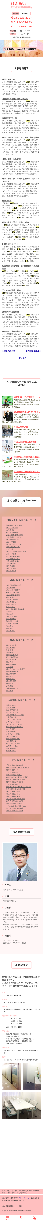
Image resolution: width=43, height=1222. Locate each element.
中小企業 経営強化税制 (14, 727)
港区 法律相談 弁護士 (14, 796)
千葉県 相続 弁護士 (13, 784)
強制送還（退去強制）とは (13, 331)
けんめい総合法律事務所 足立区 (17, 768)
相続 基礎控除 (11, 602)
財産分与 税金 (11, 664)
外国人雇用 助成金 (13, 561)
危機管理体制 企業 (13, 739)
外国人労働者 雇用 (13, 556)
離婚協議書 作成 (12, 655)
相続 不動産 (10, 607)
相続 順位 (9, 611)
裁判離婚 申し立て (13, 688)
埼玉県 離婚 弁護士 (13, 794)
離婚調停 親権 (11, 674)
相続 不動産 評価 (12, 623)
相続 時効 (9, 628)
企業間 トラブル (12, 746)
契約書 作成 (10, 708)
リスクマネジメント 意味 (15, 715)
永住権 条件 (10, 530)
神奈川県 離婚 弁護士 (14, 803)
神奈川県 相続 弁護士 (14, 775)
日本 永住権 (10, 566)
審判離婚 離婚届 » (33, 351)
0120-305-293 (23, 22)
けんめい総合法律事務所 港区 (17, 777)
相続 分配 (9, 626)
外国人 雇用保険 (12, 532)
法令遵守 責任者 (12, 710)
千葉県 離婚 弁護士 (13, 772)
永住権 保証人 (11, 571)
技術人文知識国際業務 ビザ (16, 551)
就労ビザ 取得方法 (13, 540)
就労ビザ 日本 (11, 542)
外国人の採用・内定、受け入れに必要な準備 (20, 137)
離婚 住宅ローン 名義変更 (15, 669)
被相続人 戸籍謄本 (13, 592)
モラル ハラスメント (13, 720)
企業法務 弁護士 (12, 717)
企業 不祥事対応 (12, 736)
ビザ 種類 (9, 549)
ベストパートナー (24, 1198)
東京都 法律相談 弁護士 (14, 811)
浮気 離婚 (9, 686)
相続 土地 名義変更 (13, 590)
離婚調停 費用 (11, 681)
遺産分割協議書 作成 (13, 585)
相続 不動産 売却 (12, 600)
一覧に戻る (21, 358)
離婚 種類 (9, 662)
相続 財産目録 (11, 619)
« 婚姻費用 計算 (8, 351)
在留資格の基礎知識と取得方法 (15, 99)
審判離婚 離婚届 (12, 671)
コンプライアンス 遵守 (14, 724)
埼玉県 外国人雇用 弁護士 (15, 808)
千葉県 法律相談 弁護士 (14, 765)
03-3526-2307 (23, 17)
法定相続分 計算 (12, 621)
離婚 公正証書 (11, 645)
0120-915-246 (23, 26)
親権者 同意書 (11, 660)
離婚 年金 (9, 683)
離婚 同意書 (10, 652)
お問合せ (20, 1206)
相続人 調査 (10, 597)
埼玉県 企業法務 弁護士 (14, 801)
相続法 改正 (10, 631)
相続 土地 (9, 614)
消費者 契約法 (11, 751)
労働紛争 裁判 (11, 731)
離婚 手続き (10, 679)
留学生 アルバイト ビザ (14, 544)
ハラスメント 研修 (13, 722)
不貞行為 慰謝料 (12, 657)
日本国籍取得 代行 (13, 547)
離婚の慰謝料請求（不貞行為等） (16, 222)
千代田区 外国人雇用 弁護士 (16, 806)
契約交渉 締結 (11, 748)
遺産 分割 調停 (11, 616)
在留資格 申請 (11, 563)
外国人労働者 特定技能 (14, 535)
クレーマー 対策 (12, 712)
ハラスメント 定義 (13, 734)
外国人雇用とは (8, 79)
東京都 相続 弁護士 (13, 770)
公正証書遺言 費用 (13, 595)
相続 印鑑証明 (11, 604)
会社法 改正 (10, 729)
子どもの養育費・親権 (11, 290)
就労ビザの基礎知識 (10, 312)
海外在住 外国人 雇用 (14, 525)
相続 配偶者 (10, 588)
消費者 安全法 (11, 705)
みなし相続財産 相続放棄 (15, 609)
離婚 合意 (9, 676)
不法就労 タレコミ (13, 559)
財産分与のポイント (10, 244)
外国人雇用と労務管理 (11, 159)
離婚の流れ (6, 201)
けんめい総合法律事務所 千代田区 (18, 787)
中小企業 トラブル (13, 743)
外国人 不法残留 (12, 528)
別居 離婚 (9, 650)
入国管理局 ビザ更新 (13, 537)
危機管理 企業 (11, 741)
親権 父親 (9, 691)
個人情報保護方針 (8, 1206)
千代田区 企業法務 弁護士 (15, 780)
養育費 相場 (10, 648)
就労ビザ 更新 (11, 568)
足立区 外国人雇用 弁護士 (15, 799)
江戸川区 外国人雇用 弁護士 (16, 789)
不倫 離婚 (9, 667)
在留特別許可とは (9, 118)
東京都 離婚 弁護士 (13, 791)
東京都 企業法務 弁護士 (14, 782)
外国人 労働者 (11, 554)
